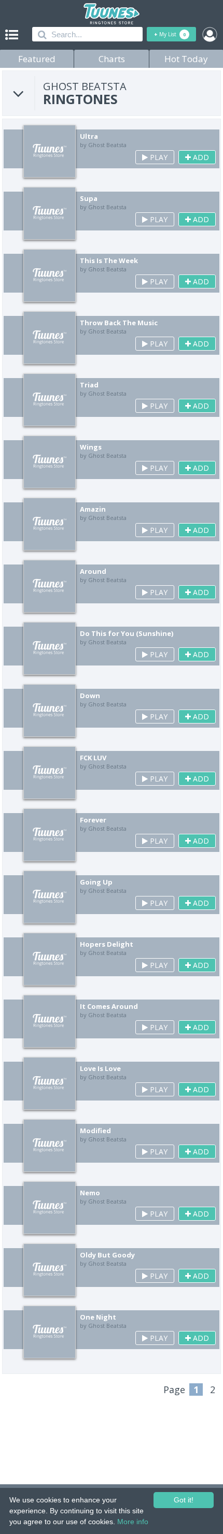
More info (132, 1521)
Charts (112, 59)
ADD (200, 157)
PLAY (158, 157)
